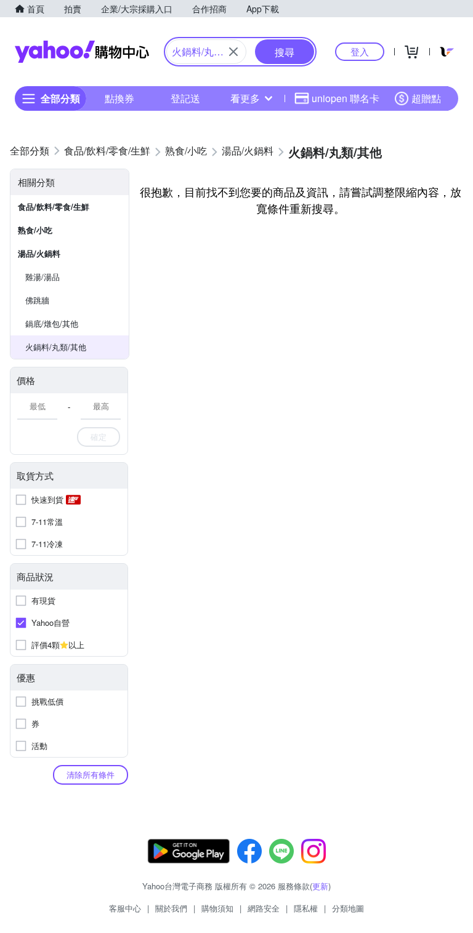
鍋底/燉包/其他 (51, 323)
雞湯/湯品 (42, 276)
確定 (99, 436)
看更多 (245, 98)
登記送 (185, 98)
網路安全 (264, 908)
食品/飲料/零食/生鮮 (53, 206)
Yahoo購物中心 (82, 51)
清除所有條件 (91, 774)
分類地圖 (348, 908)
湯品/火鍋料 (39, 253)
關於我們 (171, 908)
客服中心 (125, 908)
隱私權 (306, 908)
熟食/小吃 (35, 230)
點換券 (119, 98)
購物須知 (217, 908)
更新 (320, 886)
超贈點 (426, 98)
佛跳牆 (37, 300)
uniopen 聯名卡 (345, 98)
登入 (359, 51)
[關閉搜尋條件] (233, 51)
